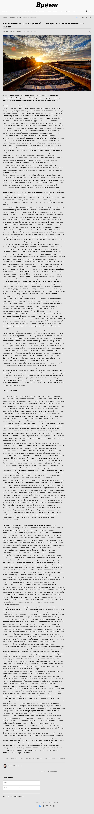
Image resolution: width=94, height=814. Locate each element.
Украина (10, 11)
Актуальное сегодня (15, 17)
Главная (5, 17)
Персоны (41, 11)
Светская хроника (58, 11)
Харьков (4, 11)
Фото (36, 11)
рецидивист (37, 758)
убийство (61, 758)
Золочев (14, 758)
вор (7, 758)
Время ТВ (30, 11)
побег (21, 758)
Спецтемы (48, 11)
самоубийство (50, 758)
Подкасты (67, 11)
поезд (28, 758)
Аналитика (18, 11)
